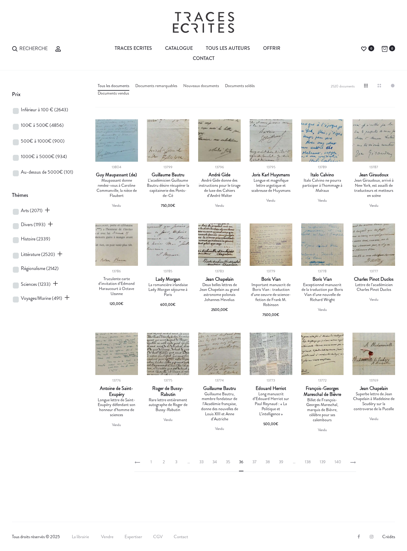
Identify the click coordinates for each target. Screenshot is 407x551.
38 (267, 462)
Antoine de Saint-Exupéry (116, 391)
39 (281, 462)
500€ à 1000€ (43, 141)
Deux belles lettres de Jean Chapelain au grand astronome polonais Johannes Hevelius (219, 292)
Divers (33, 224)
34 (214, 462)
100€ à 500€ (42, 125)
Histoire (35, 238)
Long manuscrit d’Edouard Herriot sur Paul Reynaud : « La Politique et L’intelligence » (271, 404)
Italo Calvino (322, 175)
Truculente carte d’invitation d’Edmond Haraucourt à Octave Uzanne (116, 286)
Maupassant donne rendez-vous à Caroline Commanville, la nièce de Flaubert (117, 187)
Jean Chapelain (220, 279)
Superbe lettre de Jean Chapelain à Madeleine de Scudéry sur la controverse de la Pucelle (373, 401)
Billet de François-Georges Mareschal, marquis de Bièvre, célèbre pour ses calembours (322, 410)
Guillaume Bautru (168, 175)
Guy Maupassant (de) (116, 175)
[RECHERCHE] (15, 48)
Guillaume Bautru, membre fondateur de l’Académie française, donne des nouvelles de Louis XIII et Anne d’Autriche (219, 406)
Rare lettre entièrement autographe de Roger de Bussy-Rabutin (168, 405)
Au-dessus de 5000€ (47, 172)
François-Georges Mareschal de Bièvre (322, 391)
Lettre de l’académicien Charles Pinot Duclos (374, 287)
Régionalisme (40, 268)
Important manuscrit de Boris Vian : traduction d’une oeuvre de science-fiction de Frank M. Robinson (271, 295)
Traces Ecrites (133, 48)
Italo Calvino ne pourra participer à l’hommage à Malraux (322, 185)
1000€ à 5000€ (44, 156)
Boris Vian (271, 279)
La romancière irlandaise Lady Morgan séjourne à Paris (168, 290)
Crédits (388, 536)
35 (228, 462)
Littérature (38, 254)
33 (201, 462)
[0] (364, 48)
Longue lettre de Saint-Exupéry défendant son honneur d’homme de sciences (116, 407)
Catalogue (179, 48)
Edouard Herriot (271, 388)
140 (338, 462)
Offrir (271, 48)
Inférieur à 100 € (44, 109)
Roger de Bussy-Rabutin (168, 391)
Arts (32, 210)
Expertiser (133, 536)
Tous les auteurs (228, 48)
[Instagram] (371, 537)
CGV (158, 536)
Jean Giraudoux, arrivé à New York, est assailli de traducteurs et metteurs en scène (374, 187)
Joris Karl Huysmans (271, 175)
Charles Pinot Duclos (374, 279)
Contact (204, 58)
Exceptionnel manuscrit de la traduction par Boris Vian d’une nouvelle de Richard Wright (322, 292)
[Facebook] (359, 537)
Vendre (107, 536)
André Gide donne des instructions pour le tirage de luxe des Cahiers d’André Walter (219, 187)
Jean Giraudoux (374, 175)
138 (308, 462)
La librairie (81, 536)
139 (323, 462)
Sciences (36, 284)
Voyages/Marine (41, 298)
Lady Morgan (168, 279)
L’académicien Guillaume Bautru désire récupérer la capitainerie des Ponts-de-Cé (168, 187)
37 (254, 462)
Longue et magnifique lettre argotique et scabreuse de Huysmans (271, 185)
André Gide (219, 175)
